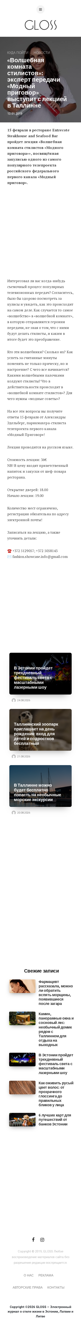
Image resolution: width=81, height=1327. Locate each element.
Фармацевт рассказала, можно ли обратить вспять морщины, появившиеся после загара (56, 992)
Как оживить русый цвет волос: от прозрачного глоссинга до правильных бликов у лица (56, 1094)
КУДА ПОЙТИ (17, 52)
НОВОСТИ (42, 52)
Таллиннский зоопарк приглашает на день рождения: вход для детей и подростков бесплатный (36, 734)
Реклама (45, 1275)
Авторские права (28, 1287)
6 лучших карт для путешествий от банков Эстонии (55, 1119)
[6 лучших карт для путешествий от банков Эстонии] (22, 1119)
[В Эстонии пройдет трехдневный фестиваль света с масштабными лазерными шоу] (22, 1059)
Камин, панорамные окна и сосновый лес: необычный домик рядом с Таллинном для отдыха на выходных (56, 1029)
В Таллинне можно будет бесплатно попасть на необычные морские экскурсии (37, 792)
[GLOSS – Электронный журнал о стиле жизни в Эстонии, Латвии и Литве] (40, 38)
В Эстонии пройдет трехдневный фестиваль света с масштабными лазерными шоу (33, 678)
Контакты (55, 1287)
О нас (29, 1275)
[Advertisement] (40, 233)
